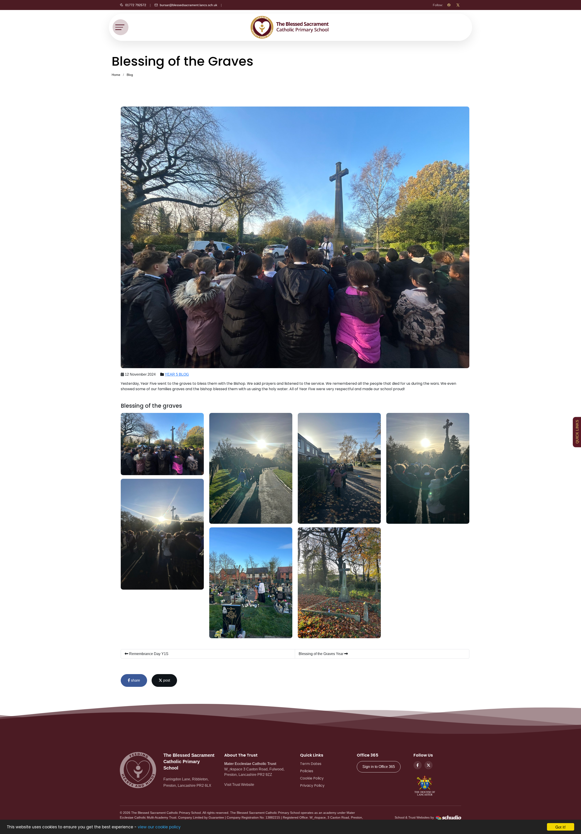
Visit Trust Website (239, 785)
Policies (306, 771)
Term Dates (310, 763)
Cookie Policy (312, 778)
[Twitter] (428, 765)
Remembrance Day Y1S (148, 654)
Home (116, 75)
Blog (130, 75)
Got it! (560, 827)
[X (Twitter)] (458, 5)
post (166, 680)
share (135, 680)
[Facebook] (449, 5)
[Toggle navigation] (120, 27)
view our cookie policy (159, 827)
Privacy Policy (312, 785)
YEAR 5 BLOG (177, 374)
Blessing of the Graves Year (321, 654)
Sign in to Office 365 (378, 767)
